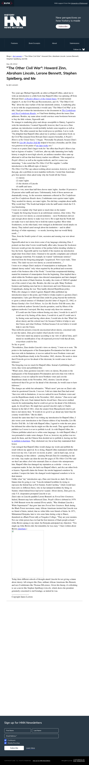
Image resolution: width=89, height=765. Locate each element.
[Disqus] (44, 628)
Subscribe (63, 26)
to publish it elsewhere (21, 440)
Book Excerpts (34, 43)
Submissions (74, 43)
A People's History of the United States (41, 98)
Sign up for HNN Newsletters (41, 760)
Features (14, 43)
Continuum (11, 740)
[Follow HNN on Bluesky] (83, 49)
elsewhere (22, 528)
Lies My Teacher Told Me (30, 142)
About (54, 43)
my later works (42, 145)
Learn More (30, 748)
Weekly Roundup (14, 743)
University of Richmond (79, 3)
